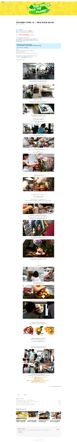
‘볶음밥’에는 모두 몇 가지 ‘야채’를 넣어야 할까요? (22, 402)
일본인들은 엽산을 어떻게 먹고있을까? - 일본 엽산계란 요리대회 (24, 400)
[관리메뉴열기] (75, 221)
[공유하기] (20, 395)
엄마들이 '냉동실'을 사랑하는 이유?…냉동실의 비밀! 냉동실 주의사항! (25, 404)
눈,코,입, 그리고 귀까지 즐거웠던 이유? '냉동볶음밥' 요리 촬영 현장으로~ (25, 403)
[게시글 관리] (21, 395)
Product (17, 398)
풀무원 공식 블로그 (21, 428)
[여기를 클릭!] (26, 47)
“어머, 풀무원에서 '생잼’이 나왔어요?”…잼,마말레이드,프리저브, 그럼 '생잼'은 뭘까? (27, 401)
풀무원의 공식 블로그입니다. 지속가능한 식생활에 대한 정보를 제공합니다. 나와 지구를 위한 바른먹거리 (33, 429)
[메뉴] (3, 2)
